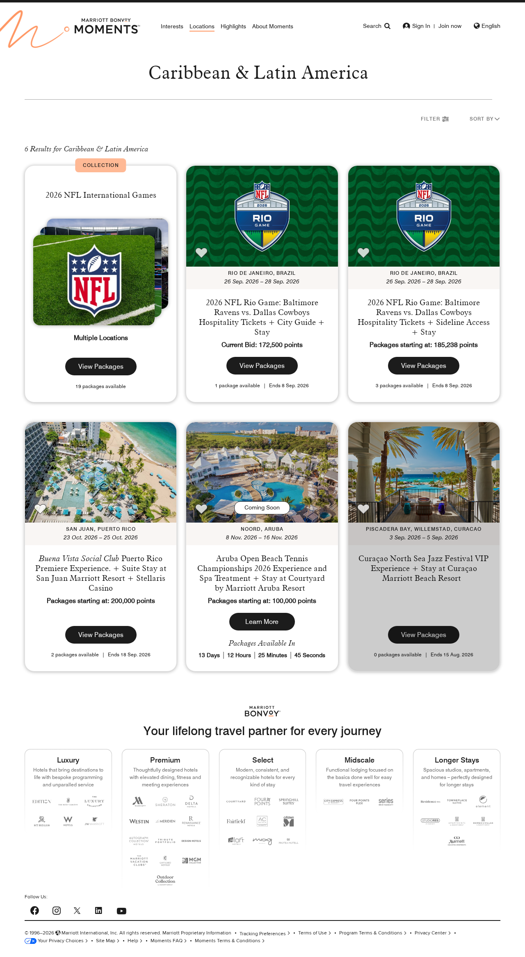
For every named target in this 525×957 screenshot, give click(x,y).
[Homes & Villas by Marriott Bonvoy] (483, 821)
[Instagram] (56, 909)
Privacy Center (431, 933)
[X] (77, 910)
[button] (485, 120)
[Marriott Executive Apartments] (457, 840)
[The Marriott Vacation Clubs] (139, 860)
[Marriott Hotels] (139, 801)
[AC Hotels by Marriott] (262, 821)
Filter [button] (431, 119)
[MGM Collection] (191, 860)
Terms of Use (312, 933)
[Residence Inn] (431, 801)
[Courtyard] (236, 801)
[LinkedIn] (98, 909)
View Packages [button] (100, 366)
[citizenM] (289, 821)
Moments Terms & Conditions (227, 941)
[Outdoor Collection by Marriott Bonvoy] (165, 880)
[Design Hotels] (191, 840)
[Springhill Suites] (289, 801)
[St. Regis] (42, 821)
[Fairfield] (236, 821)
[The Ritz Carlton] (68, 801)
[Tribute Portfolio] (165, 840)
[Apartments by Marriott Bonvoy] (457, 821)
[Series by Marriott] (386, 801)
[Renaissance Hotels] (191, 821)
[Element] (483, 801)
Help (133, 941)
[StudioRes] (431, 821)
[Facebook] (34, 909)
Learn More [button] (261, 622)
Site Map (105, 941)
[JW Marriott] (94, 821)
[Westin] (139, 821)
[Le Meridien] (165, 821)
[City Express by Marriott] (333, 801)
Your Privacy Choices (60, 941)
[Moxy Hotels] (262, 840)
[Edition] (42, 801)
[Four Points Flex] (360, 801)
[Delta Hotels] (191, 801)
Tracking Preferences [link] (263, 934)
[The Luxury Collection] (94, 801)
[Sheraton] (165, 801)
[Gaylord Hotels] (165, 860)
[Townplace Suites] (457, 801)
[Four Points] (262, 801)
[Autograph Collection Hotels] (139, 840)
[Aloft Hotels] (236, 840)
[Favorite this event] (201, 252)
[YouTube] (121, 909)
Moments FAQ (167, 941)
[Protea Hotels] (289, 840)
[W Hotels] (68, 821)
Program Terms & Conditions (370, 933)
